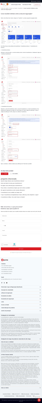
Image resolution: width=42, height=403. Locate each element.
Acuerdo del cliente (6, 393)
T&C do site (28, 396)
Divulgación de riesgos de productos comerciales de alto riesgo (21, 252)
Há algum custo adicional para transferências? (11, 185)
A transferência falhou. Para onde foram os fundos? (13, 197)
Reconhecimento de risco (9, 396)
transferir (20, 8)
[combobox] (3, 225)
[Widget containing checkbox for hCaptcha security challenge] (8, 245)
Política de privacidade (20, 396)
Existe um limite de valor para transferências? (11, 183)
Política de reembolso (35, 393)
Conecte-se (37, 4)
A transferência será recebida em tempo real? (11, 192)
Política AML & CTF (16, 393)
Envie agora (21, 248)
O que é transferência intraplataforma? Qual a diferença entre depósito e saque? (19, 194)
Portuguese (39, 1)
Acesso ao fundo (13, 8)
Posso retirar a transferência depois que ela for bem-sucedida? (15, 187)
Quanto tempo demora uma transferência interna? (12, 180)
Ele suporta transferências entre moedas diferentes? (13, 190)
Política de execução (25, 393)
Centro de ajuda (4, 8)
